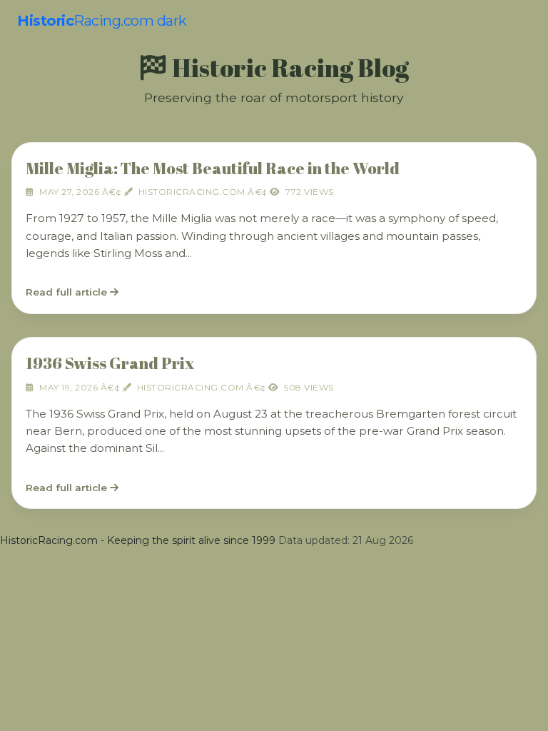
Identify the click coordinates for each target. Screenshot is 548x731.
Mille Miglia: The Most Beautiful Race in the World (213, 168)
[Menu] (520, 21)
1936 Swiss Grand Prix (110, 363)
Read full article (68, 292)
